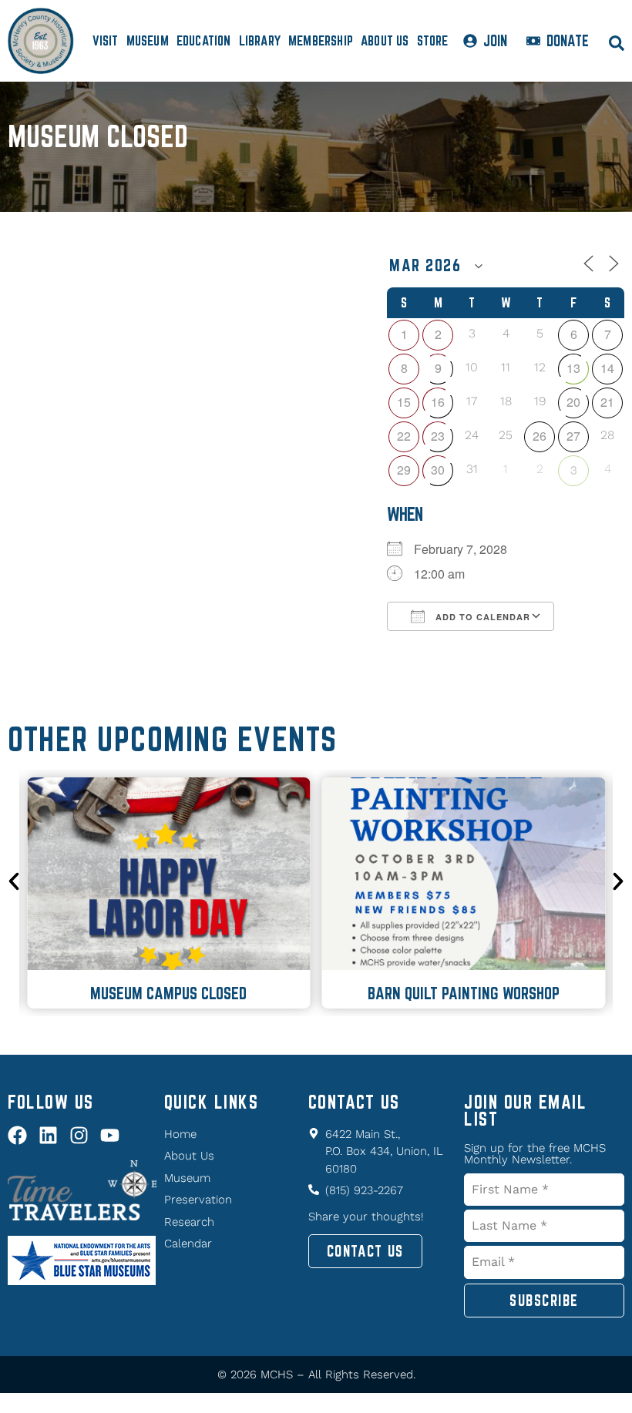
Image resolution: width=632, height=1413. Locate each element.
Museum (147, 40)
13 (573, 368)
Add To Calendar (481, 617)
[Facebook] (17, 1135)
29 (404, 469)
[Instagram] (79, 1135)
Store (433, 40)
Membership (320, 40)
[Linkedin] (48, 1135)
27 (573, 436)
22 (404, 436)
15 (404, 402)
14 (607, 368)
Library (260, 40)
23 (438, 436)
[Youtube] (109, 1135)
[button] (13, 881)
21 (607, 402)
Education (203, 40)
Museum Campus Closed (168, 993)
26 (539, 436)
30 (438, 469)
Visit (105, 40)
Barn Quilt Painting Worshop (464, 993)
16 (438, 402)
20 (573, 402)
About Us (385, 40)
